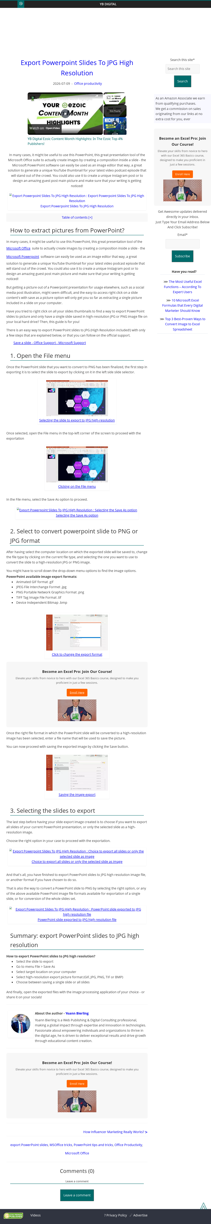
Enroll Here (77, 692)
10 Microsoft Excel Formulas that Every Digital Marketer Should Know (182, 305)
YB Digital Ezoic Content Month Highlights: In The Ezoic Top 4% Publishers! (86, 99)
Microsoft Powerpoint (22, 256)
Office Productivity (128, 1145)
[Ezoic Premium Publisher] (13, 1217)
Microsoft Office (18, 248)
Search (182, 81)
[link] (33, 99)
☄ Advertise (139, 1215)
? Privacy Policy (115, 1215)
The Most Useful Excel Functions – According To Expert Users (183, 286)
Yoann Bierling (77, 1013)
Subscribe (182, 256)
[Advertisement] (105, 32)
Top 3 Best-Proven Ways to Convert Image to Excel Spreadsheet (185, 324)
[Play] (115, 123)
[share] (96, 96)
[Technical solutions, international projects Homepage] (20, 4)
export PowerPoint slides (29, 1145)
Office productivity (88, 83)
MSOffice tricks (61, 1145)
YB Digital (108, 4)
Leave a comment (77, 1195)
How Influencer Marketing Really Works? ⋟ (115, 1132)
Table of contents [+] (77, 217)
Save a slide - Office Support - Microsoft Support (49, 343)
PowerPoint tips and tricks (93, 1145)
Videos (35, 1215)
